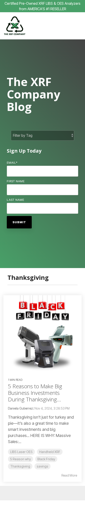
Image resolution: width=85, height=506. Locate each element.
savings (42, 466)
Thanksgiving (20, 466)
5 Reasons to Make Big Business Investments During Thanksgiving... (35, 392)
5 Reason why (20, 459)
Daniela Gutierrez (20, 408)
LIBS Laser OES (21, 452)
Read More (69, 475)
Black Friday (46, 459)
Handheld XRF (49, 452)
